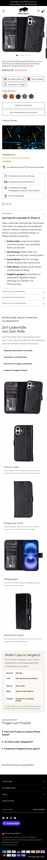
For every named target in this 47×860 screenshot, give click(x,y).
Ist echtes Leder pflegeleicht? (18, 741)
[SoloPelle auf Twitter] (7, 818)
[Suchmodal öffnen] (38, 10)
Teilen (8, 204)
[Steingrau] (25, 96)
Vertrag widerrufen (36, 856)
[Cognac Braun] (12, 96)
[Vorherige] (3, 3)
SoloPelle (23, 837)
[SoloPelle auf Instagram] (11, 818)
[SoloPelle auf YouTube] (15, 818)
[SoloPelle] (23, 11)
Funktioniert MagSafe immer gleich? (22, 748)
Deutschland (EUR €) (12, 833)
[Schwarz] (18, 96)
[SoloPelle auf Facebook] (3, 818)
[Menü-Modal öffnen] (3, 10)
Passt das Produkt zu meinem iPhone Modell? (21, 733)
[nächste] (43, 3)
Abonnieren (39, 809)
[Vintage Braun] (31, 96)
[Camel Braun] (5, 96)
